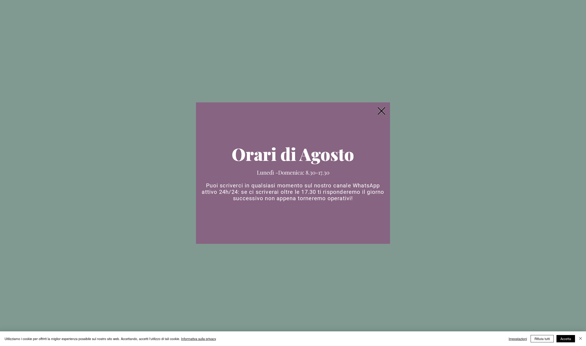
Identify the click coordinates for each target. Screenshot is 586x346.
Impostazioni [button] (518, 338)
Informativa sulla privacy (198, 338)
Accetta (565, 338)
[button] (381, 111)
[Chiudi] (580, 338)
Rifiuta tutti (542, 338)
